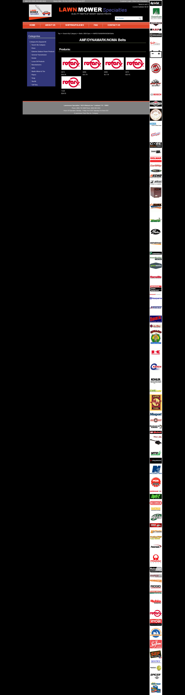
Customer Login (125, 1)
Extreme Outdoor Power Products (43, 51)
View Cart (136, 1)
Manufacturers (36, 65)
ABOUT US (50, 25)
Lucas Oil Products (38, 61)
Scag (33, 78)
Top (59, 33)
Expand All (42, 42)
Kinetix (34, 58)
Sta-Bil (34, 81)
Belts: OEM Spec (85, 33)
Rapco (34, 75)
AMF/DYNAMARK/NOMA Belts (103, 33)
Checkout (143, 1)
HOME (32, 25)
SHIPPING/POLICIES (74, 25)
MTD (33, 68)
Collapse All (34, 42)
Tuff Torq (35, 85)
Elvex (33, 48)
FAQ (96, 25)
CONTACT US (114, 25)
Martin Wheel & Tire (38, 71)
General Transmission (39, 55)
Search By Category (38, 45)
